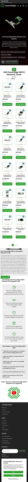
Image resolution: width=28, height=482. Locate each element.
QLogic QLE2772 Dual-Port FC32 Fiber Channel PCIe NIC (7, 176)
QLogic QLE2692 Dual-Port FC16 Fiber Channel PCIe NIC (7, 202)
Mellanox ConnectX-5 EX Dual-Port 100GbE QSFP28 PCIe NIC (21, 123)
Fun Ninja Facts (5, 429)
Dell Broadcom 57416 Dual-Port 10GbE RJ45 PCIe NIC (7, 96)
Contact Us (4, 420)
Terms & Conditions (6, 412)
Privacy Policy (13, 468)
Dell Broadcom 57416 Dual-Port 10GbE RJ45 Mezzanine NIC (7, 149)
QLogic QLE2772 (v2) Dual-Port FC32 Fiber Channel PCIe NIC (20, 176)
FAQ (3, 427)
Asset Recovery (5, 440)
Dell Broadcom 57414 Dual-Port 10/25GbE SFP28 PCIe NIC (21, 149)
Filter (14, 69)
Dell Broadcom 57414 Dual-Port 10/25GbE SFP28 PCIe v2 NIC (7, 123)
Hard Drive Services (6, 436)
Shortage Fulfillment (6, 443)
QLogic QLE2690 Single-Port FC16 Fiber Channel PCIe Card (20, 202)
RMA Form (4, 407)
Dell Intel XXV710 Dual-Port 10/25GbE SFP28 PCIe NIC (20, 96)
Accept (13, 472)
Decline (13, 475)
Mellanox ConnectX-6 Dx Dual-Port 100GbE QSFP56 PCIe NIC (7, 229)
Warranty (4, 409)
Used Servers (4, 425)
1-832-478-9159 (4, 1)
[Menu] (26, 5)
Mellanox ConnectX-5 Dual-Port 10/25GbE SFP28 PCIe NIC (21, 229)
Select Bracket (8, 104)
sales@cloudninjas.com (11, 62)
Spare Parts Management (7, 438)
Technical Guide (5, 277)
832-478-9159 (5, 456)
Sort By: (7, 78)
